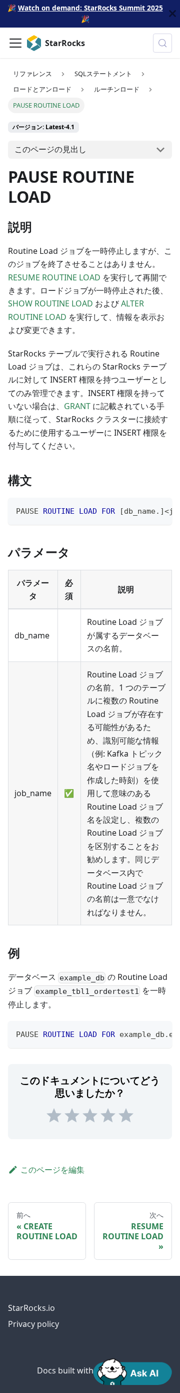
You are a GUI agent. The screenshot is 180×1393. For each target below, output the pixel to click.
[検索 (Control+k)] (162, 43)
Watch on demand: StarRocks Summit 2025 (90, 8)
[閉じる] (172, 14)
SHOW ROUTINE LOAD (50, 303)
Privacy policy (33, 1323)
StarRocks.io (31, 1307)
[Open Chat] (132, 1371)
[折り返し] (141, 510)
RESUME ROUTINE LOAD (54, 277)
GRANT (77, 406)
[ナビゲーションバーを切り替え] (15, 43)
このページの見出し (50, 149)
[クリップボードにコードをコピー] (160, 510)
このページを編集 (52, 1169)
